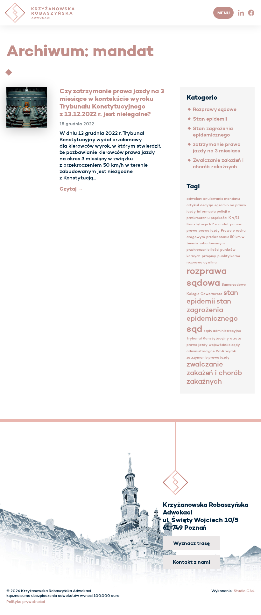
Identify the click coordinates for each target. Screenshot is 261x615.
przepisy (209, 256)
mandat (222, 224)
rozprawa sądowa (207, 276)
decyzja (206, 205)
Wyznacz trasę (191, 543)
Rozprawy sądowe (214, 109)
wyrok (230, 351)
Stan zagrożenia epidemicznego (213, 131)
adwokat (194, 199)
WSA (220, 351)
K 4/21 (234, 218)
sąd (194, 328)
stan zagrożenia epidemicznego (212, 310)
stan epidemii (212, 296)
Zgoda (11, 609)
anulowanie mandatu (221, 199)
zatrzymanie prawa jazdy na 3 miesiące (217, 147)
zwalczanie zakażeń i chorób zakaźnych (214, 373)
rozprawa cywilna (202, 262)
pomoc (236, 224)
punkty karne (228, 256)
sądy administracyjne (222, 331)
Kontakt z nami (191, 562)
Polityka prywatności (39, 609)
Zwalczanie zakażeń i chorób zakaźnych (218, 163)
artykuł (193, 205)
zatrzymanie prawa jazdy (208, 357)
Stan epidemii (210, 118)
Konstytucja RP (200, 224)
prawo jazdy (209, 230)
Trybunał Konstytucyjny (208, 338)
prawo (192, 230)
